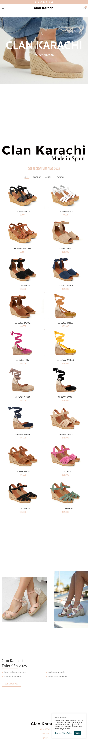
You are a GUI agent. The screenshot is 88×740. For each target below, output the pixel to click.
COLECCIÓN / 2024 (44, 55)
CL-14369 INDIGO (65, 286)
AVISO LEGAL (45, 729)
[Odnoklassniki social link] (46, 2)
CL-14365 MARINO (22, 434)
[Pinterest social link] (41, 2)
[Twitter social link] (38, 2)
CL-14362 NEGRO (22, 509)
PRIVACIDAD (45, 734)
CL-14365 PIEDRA (22, 397)
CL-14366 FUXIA (22, 360)
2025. (15, 666)
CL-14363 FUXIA (65, 471)
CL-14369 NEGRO (22, 286)
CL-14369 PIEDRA (65, 248)
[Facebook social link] (35, 2)
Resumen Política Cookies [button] (63, 733)
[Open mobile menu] (3, 8)
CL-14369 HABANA (22, 323)
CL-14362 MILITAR (65, 509)
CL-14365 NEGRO (65, 397)
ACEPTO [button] (77, 733)
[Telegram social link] (52, 2)
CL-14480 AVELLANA (22, 248)
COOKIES (44, 738)
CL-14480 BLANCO (65, 211)
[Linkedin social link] (44, 2)
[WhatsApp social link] (49, 2)
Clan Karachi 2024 (11, 684)
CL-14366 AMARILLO (65, 360)
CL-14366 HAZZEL (65, 323)
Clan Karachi (44, 45)
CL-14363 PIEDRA (65, 434)
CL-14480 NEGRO (22, 211)
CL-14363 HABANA (22, 471)
